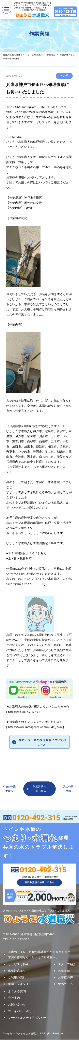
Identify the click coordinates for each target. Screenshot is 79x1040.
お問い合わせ (17, 1004)
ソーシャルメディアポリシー (27, 1017)
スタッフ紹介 (67, 964)
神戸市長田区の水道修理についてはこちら (42, 742)
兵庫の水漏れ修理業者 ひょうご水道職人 (23, 55)
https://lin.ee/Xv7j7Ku (23, 711)
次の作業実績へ (68, 788)
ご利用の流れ (17, 977)
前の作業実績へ (10, 788)
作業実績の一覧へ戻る (39, 788)
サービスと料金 (18, 964)
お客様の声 (65, 977)
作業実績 (51, 55)
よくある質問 (17, 991)
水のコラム (65, 984)
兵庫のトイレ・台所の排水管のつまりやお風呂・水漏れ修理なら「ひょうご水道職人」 (41, 954)
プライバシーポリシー (23, 1011)
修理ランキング (18, 984)
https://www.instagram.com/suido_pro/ (35, 727)
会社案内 (14, 997)
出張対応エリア (18, 970)
